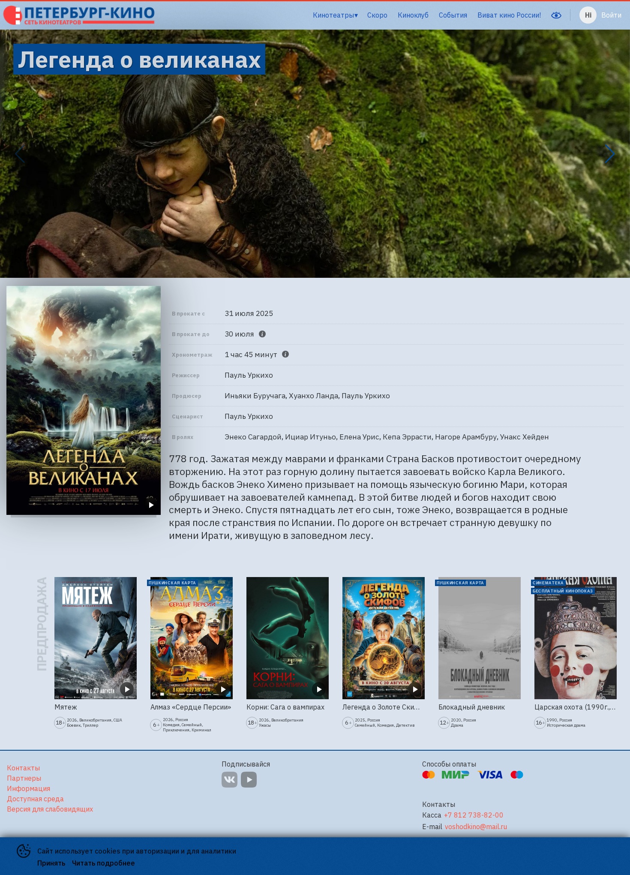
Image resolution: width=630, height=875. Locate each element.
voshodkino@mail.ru (476, 827)
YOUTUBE (249, 780)
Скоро (377, 15)
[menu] (352, 15)
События (453, 15)
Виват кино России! (509, 15)
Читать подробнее (103, 863)
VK (229, 780)
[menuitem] (335, 15)
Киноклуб (413, 15)
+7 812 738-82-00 (474, 815)
